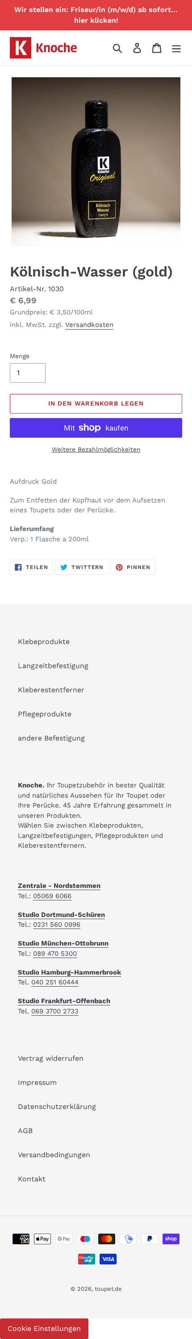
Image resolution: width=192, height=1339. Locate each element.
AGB (25, 1130)
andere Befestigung (51, 738)
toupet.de (108, 1288)
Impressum (37, 1082)
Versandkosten (89, 325)
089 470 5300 (55, 954)
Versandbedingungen (54, 1155)
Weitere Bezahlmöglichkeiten (96, 449)
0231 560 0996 (56, 925)
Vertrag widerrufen (50, 1058)
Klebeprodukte (44, 641)
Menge (19, 356)
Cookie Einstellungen (44, 1328)
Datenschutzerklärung (57, 1106)
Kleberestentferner (51, 690)
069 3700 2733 (55, 1011)
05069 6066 (52, 896)
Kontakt (32, 1179)
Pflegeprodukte (44, 714)
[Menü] (176, 48)
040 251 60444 (55, 982)
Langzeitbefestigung (53, 665)
